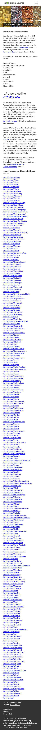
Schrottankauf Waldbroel (12, 650)
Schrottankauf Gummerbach (13, 353)
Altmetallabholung (17, 164)
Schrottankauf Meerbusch (12, 493)
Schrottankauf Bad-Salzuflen (13, 223)
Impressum (7, 709)
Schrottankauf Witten (11, 691)
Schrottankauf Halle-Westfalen (14, 367)
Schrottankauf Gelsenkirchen (14, 333)
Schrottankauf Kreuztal (11, 447)
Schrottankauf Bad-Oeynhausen (15, 221)
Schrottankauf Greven (11, 347)
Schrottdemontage (10, 121)
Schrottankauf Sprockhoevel (13, 607)
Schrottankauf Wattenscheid (13, 661)
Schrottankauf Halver (11, 372)
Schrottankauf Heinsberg (12, 385)
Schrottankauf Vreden (11, 643)
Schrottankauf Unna (10, 627)
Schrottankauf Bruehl (11, 258)
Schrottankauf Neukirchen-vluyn (15, 515)
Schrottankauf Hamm (11, 374)
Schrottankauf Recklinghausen (14, 556)
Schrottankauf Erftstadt (11, 305)
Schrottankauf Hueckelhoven (13, 358)
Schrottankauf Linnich (11, 472)
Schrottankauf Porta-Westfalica (14, 545)
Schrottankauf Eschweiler (12, 312)
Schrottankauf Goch (10, 344)
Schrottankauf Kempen (11, 433)
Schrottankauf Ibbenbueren (13, 410)
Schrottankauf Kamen (11, 429)
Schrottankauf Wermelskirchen (14, 671)
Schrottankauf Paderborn (12, 538)
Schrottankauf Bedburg (11, 230)
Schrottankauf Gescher (11, 335)
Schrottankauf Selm (10, 591)
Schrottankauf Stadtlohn (12, 609)
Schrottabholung (9, 52)
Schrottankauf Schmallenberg (14, 582)
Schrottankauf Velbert (11, 632)
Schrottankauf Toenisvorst (12, 620)
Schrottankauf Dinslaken (12, 280)
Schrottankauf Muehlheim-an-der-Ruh (17, 483)
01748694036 (11, 97)
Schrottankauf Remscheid (12, 563)
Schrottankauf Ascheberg (12, 194)
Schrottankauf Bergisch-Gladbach (15, 232)
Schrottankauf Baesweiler (12, 226)
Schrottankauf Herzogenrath (13, 401)
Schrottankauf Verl (10, 634)
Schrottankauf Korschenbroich (14, 442)
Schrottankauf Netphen (11, 511)
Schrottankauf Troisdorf (12, 625)
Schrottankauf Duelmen (12, 267)
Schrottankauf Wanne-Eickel (13, 652)
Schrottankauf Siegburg (12, 595)
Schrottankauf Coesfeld (11, 264)
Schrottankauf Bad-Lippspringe (14, 210)
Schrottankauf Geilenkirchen (13, 328)
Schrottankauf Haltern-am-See (14, 369)
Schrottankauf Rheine (11, 572)
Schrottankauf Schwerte (12, 588)
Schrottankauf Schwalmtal (13, 584)
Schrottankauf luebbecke (12, 449)
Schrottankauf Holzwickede (13, 408)
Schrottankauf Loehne (11, 477)
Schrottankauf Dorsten (11, 285)
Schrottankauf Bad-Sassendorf (14, 214)
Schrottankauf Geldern (11, 331)
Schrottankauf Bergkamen (13, 237)
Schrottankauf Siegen (11, 598)
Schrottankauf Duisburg (12, 289)
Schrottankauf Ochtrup (11, 527)
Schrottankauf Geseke (11, 337)
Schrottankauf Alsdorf (11, 187)
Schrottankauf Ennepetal (12, 301)
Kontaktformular (22, 47)
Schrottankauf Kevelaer (12, 438)
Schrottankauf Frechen (11, 324)
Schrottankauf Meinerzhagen (14, 495)
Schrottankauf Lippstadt (12, 474)
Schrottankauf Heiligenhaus (13, 383)
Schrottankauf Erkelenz (11, 308)
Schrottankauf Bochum (11, 246)
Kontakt (6, 712)
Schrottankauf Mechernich (13, 490)
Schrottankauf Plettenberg (13, 543)
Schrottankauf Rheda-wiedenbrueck (16, 566)
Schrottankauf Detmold (11, 278)
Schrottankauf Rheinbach (12, 568)
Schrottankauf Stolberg (11, 614)
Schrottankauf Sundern (11, 618)
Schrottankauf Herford (11, 394)
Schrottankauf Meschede (12, 499)
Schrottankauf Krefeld (11, 445)
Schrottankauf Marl (10, 488)
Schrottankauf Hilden (11, 406)
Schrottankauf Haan (10, 363)
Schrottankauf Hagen (11, 365)
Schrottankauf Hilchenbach (13, 404)
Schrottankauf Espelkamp (12, 315)
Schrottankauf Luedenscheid (13, 452)
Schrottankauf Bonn (10, 248)
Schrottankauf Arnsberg (12, 191)
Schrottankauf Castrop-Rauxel (14, 262)
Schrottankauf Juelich (11, 417)
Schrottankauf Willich (11, 684)
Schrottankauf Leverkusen (12, 470)
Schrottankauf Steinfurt (11, 611)
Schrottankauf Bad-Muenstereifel (15, 212)
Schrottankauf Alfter (10, 185)
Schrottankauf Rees (10, 559)
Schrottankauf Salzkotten (12, 577)
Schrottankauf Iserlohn (11, 413)
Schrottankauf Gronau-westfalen (15, 351)
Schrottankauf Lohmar (11, 479)
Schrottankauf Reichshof (12, 561)
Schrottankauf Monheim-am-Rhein (16, 509)
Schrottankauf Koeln (10, 420)
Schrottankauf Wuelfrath (12, 645)
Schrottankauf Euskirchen (12, 319)
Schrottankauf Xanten (11, 696)
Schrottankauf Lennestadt (12, 467)
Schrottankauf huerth (11, 360)
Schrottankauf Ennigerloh (12, 303)
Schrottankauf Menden (11, 497)
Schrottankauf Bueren (11, 200)
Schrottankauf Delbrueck (12, 276)
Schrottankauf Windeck (11, 687)
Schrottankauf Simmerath (12, 600)
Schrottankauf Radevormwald (14, 552)
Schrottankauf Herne (11, 397)
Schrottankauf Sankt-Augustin (14, 579)
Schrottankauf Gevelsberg (12, 340)
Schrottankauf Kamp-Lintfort (13, 431)
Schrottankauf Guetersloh (12, 326)
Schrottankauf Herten (11, 399)
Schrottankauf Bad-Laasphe (13, 207)
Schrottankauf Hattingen (12, 381)
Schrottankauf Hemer (11, 388)
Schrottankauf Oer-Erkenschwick (15, 531)
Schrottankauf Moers (11, 506)
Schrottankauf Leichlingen (13, 463)
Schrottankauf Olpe (10, 534)
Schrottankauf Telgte (11, 623)
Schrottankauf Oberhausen (13, 525)
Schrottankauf (8, 698)
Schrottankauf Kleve (10, 440)
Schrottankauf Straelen (11, 616)
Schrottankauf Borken (11, 251)
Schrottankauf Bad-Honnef (13, 219)
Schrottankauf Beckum (11, 228)
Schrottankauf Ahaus (11, 180)
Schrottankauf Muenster (12, 486)
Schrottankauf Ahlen (10, 182)
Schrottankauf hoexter (11, 356)
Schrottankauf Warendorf (12, 657)
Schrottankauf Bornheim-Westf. (15, 253)
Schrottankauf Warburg (12, 655)
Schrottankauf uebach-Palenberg (15, 630)
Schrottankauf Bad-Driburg (13, 205)
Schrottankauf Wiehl (10, 682)
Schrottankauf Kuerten (11, 424)
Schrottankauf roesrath (11, 550)
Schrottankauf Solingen (11, 604)
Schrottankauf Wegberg (12, 664)
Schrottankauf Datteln (11, 274)
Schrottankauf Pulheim (11, 547)
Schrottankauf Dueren (11, 269)
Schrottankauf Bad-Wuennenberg (15, 216)
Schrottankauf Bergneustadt (13, 239)
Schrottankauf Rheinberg (12, 570)
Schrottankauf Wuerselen (12, 648)
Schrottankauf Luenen (11, 456)
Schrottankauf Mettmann (12, 502)
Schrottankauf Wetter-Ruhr (13, 680)
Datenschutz (7, 714)
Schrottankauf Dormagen (12, 283)
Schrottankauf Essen (10, 317)
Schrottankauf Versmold (12, 636)
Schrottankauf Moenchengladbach (16, 481)
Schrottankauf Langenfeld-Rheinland (16, 461)
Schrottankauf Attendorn (12, 196)
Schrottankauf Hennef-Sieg (13, 390)
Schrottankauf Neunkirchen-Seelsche (16, 518)
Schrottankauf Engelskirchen (13, 299)
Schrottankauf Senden (11, 593)
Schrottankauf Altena (11, 189)
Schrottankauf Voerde (11, 641)
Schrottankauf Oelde (11, 529)
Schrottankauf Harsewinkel (13, 378)
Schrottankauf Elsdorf (11, 292)
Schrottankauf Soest (10, 602)
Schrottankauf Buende (11, 198)
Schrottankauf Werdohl (11, 666)
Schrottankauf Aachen (11, 178)
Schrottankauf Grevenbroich (13, 349)
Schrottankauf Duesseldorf (13, 271)
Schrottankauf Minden (11, 504)
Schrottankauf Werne (11, 673)
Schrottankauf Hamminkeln (13, 376)
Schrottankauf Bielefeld (12, 242)
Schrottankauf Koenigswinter (14, 422)
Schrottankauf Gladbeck (12, 342)
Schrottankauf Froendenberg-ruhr (15, 321)
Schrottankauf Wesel (11, 675)
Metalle (6, 139)
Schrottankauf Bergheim (12, 235)
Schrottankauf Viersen (11, 639)
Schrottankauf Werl (10, 668)
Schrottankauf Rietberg (11, 575)
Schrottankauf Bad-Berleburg (14, 203)
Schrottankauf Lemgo (11, 465)
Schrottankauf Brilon (11, 260)
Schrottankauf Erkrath (11, 310)
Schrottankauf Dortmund (12, 287)
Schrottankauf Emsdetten (12, 296)
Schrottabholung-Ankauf (12, 703)
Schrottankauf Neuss (10, 522)
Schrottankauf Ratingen (12, 554)
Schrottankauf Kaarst (11, 426)
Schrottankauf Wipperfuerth (13, 689)
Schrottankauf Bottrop (11, 255)
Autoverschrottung (10, 167)
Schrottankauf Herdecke (12, 392)
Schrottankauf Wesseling (12, 677)
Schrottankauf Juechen (11, 415)
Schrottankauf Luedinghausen (14, 454)
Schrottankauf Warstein (12, 659)
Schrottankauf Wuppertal (12, 693)
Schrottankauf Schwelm (12, 586)
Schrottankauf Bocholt (11, 244)
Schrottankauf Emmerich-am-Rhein (16, 294)
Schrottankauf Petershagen (13, 541)
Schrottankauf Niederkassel (13, 520)
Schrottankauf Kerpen (11, 436)
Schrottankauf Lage (10, 458)
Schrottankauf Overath (11, 536)
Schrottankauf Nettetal (11, 513)
